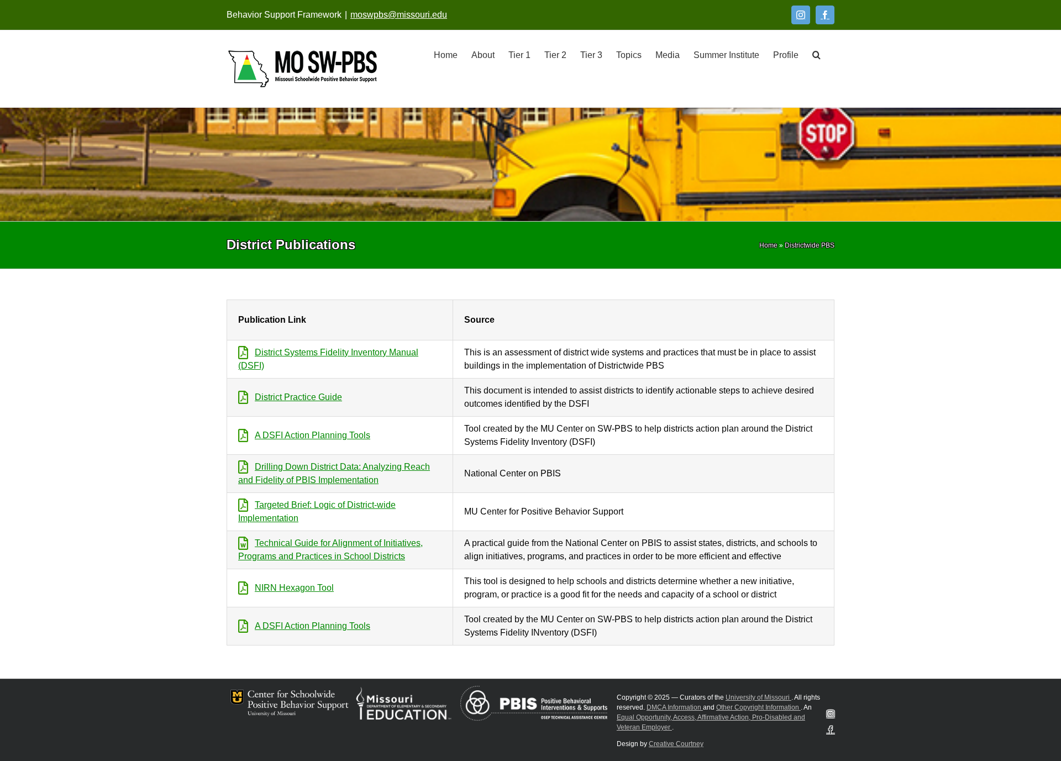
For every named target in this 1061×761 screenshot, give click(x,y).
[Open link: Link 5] (303, 69)
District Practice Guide (298, 397)
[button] (816, 54)
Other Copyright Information (758, 707)
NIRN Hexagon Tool (294, 587)
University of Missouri (758, 697)
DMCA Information (675, 707)
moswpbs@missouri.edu (398, 14)
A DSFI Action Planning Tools (312, 435)
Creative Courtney (676, 744)
